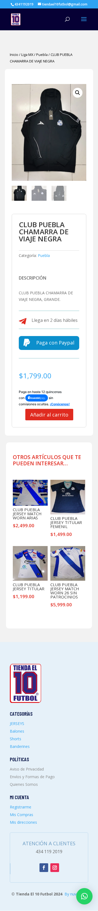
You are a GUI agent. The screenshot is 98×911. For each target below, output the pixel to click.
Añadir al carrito (49, 414)
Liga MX (27, 54)
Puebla (42, 54)
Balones (17, 731)
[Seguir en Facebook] (43, 867)
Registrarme (20, 807)
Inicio (14, 54)
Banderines (20, 746)
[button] (77, 93)
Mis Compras (21, 814)
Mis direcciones (23, 822)
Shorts (15, 738)
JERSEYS (17, 723)
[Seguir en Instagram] (54, 867)
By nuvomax (76, 894)
